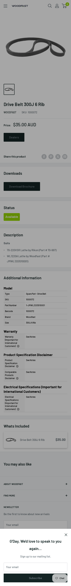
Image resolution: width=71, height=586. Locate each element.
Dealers (14, 137)
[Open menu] (5, 6)
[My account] (57, 6)
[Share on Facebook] (44, 156)
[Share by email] (64, 156)
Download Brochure (22, 186)
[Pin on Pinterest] (51, 156)
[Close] (66, 534)
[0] (64, 6)
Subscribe (35, 578)
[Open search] (50, 6)
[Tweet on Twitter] (57, 156)
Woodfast (10, 112)
